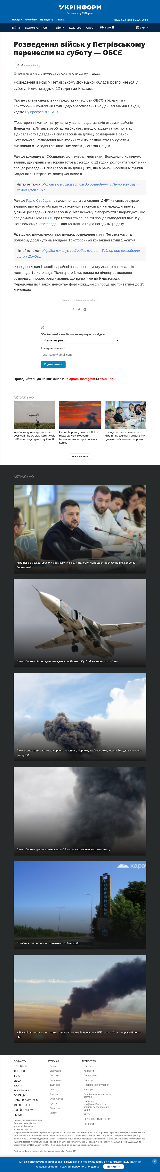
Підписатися (53, 364)
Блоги (18, 1085)
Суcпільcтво (56, 1099)
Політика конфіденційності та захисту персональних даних (96, 1105)
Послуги (17, 19)
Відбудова (55, 1070)
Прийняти (113, 1166)
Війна (16, 27)
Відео (17, 1080)
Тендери (88, 1089)
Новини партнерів (26, 1100)
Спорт (90, 27)
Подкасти (20, 1061)
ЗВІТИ (87, 1114)
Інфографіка (21, 1090)
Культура (75, 27)
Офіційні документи (26, 1110)
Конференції (22, 1105)
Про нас (88, 1066)
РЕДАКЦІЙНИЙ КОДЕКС (97, 1119)
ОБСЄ (48, 218)
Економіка (32, 27)
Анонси (61, 19)
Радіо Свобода (38, 200)
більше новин (80, 456)
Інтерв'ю (19, 1071)
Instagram (87, 379)
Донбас (66, 300)
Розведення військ (86, 300)
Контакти (89, 1070)
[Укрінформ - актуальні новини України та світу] (80, 7)
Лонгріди (20, 1095)
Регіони (59, 27)
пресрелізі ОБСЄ (44, 112)
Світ (46, 27)
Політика (55, 1075)
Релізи (18, 1115)
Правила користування (96, 1085)
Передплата (91, 1075)
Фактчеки (55, 1085)
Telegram (72, 379)
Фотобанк (31, 19)
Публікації (20, 1066)
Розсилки (89, 1124)
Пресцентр (46, 19)
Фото (17, 1076)
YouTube (106, 379)
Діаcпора (55, 1108)
